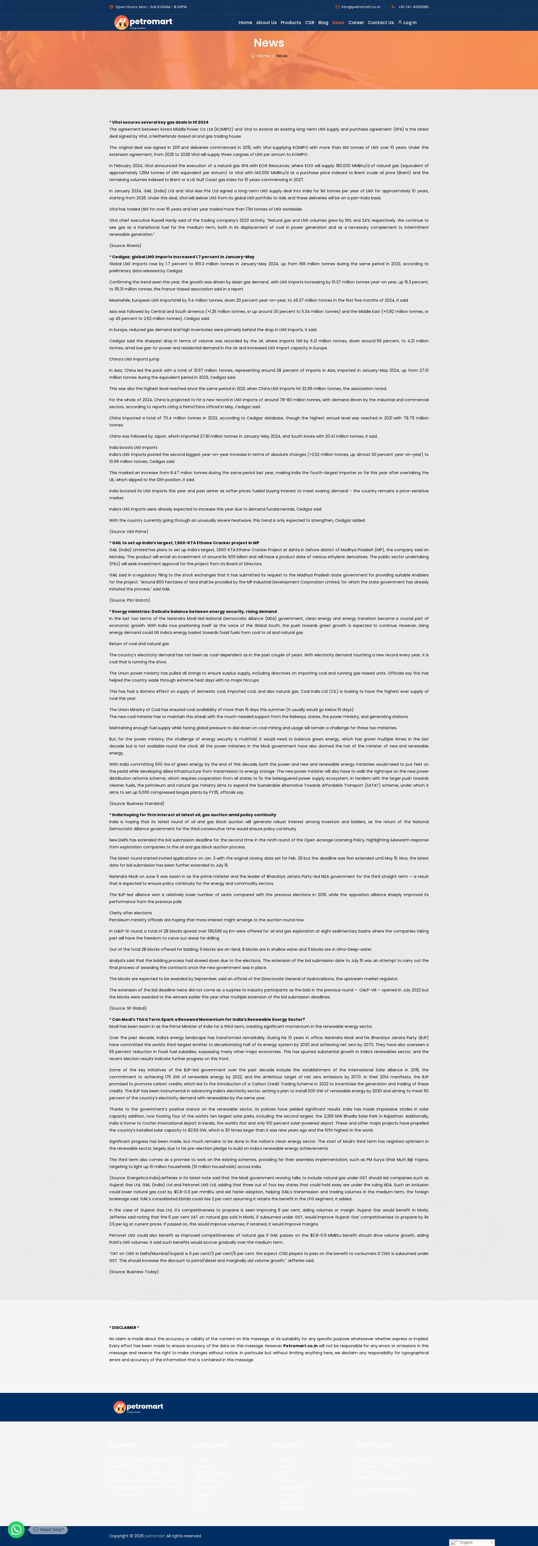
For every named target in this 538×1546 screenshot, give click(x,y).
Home (245, 22)
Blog (323, 22)
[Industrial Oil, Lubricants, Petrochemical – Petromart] (144, 22)
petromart (155, 1536)
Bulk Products (210, 1480)
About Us (266, 22)
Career (356, 22)
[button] (16, 1529)
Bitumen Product (213, 1473)
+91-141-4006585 (413, 7)
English (465, 1542)
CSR (309, 22)
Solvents (205, 1494)
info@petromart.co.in (361, 7)
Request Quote (294, 1487)
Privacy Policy (292, 1508)
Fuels (202, 1459)
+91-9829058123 (388, 1477)
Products (291, 22)
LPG (200, 1508)
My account (290, 1501)
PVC (201, 1501)
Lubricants (207, 1466)
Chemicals (207, 1487)
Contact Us (381, 22)
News (338, 22)
